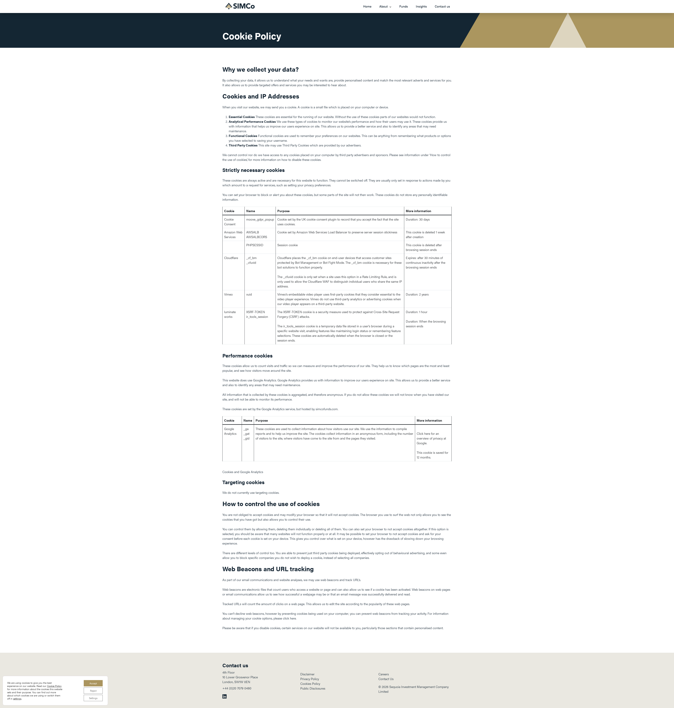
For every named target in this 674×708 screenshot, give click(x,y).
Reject (93, 690)
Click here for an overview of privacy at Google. (431, 438)
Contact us (442, 6)
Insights (421, 6)
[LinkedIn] (224, 696)
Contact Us (386, 679)
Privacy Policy (309, 679)
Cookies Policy (310, 683)
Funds (403, 6)
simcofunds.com (327, 409)
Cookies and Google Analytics (242, 472)
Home (367, 6)
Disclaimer (307, 674)
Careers (383, 674)
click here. (289, 618)
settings (17, 698)
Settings (93, 698)
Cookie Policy (54, 686)
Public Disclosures (312, 688)
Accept (93, 683)
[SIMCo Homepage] (239, 6)
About (383, 6)
